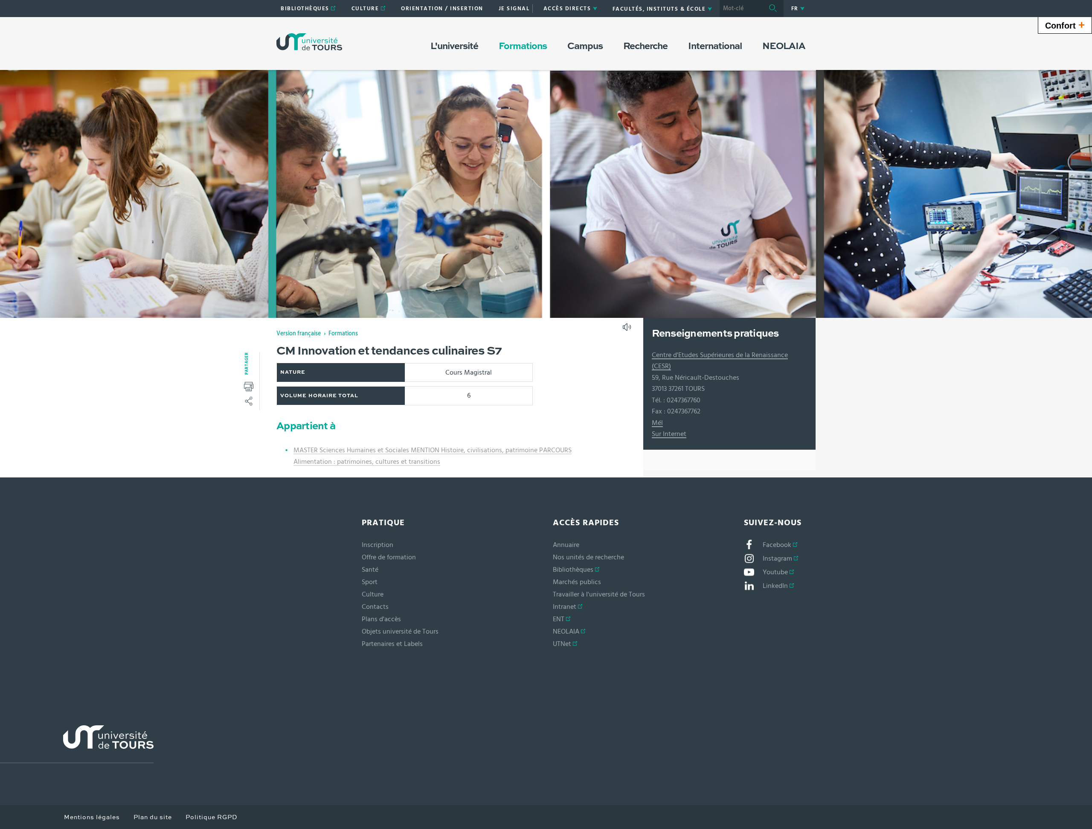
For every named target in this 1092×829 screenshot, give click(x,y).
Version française (298, 334)
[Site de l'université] (77, 744)
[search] (741, 8)
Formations (343, 334)
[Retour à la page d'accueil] (309, 41)
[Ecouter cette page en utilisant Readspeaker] (628, 329)
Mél (657, 422)
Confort (1065, 24)
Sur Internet (669, 433)
